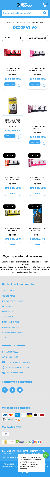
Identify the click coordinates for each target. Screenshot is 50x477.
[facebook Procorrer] (12, 390)
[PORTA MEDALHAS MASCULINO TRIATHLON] (19, 84)
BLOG (4, 337)
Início (9, 22)
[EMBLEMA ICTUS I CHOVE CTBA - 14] (19, 136)
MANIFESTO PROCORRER (12, 332)
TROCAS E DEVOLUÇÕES (12, 301)
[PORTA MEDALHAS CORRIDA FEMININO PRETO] (44, 84)
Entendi (25, 472)
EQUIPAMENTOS (21, 22)
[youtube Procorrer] (20, 390)
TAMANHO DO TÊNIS (10, 322)
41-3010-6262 (12, 357)
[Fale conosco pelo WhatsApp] (46, 455)
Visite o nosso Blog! (14, 373)
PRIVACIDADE (7, 306)
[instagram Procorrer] (5, 390)
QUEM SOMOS (8, 290)
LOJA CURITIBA (8, 317)
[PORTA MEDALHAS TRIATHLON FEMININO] (44, 142)
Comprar (10, 84)
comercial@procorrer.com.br (19, 362)
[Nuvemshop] (10, 458)
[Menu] (5, 5)
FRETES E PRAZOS (9, 296)
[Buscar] (45, 13)
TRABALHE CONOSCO (11, 327)
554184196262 (12, 352)
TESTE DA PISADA (9, 311)
